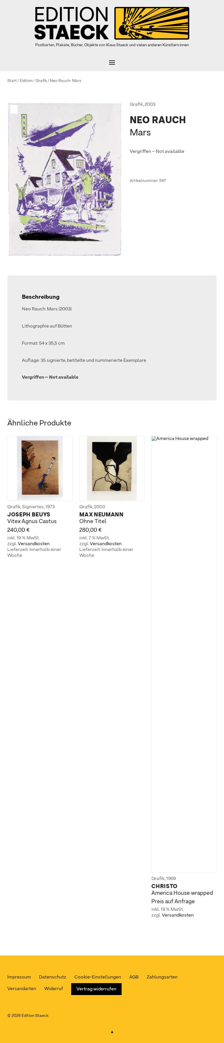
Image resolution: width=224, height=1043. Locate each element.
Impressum (19, 977)
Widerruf (53, 989)
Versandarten (21, 989)
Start (12, 81)
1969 (171, 878)
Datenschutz (52, 977)
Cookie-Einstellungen (97, 977)
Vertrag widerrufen (96, 989)
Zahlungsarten (162, 977)
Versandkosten (34, 544)
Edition (26, 81)
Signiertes (33, 507)
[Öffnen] (112, 62)
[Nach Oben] (112, 1031)
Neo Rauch (60, 81)
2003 (150, 104)
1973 (50, 507)
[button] (14, 109)
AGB (134, 977)
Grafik (41, 81)
